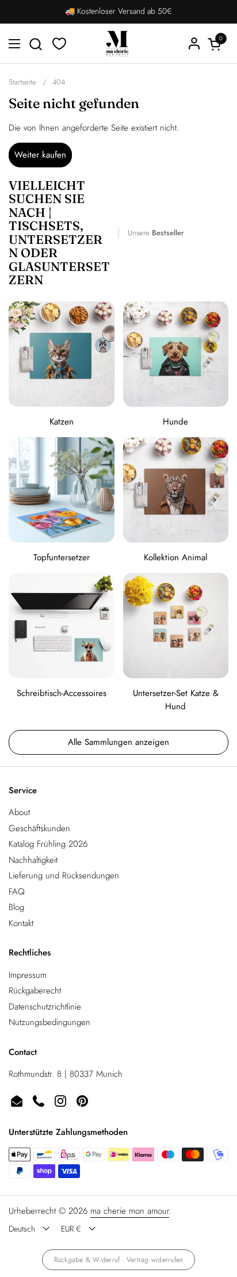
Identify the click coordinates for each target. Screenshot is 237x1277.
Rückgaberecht (35, 990)
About (19, 812)
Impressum (28, 975)
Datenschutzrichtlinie (45, 1006)
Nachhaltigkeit (33, 860)
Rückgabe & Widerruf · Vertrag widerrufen (119, 1260)
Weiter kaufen (40, 154)
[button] (35, 44)
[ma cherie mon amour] (117, 43)
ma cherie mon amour (129, 1211)
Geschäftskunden (39, 828)
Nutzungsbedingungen (49, 1022)
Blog (16, 907)
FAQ (17, 891)
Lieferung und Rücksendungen (64, 875)
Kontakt (21, 923)
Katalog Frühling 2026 (48, 844)
